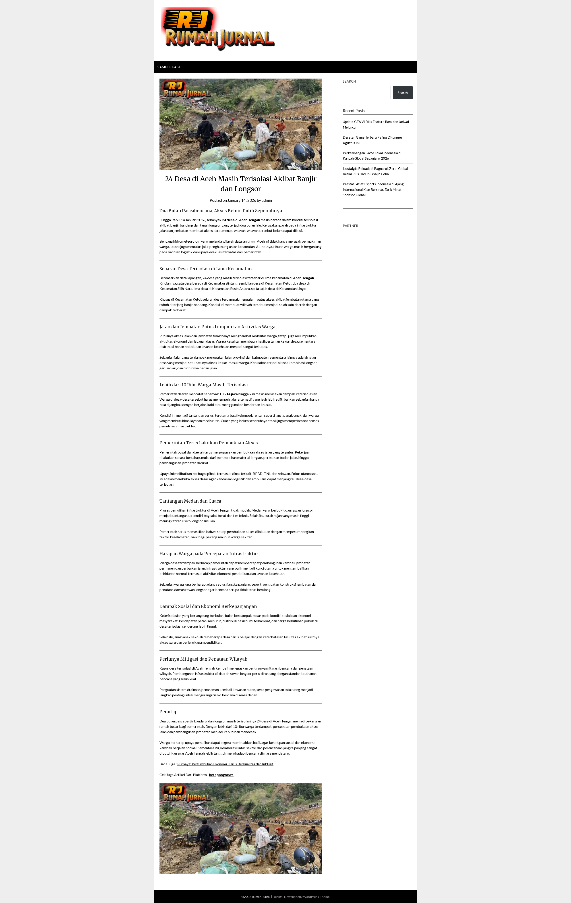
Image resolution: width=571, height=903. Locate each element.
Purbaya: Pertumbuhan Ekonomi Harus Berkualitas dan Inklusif (225, 764)
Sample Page (169, 67)
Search (349, 81)
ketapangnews (221, 774)
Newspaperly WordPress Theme (307, 897)
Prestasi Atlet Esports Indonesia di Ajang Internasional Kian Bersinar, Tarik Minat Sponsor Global (373, 189)
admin (267, 200)
